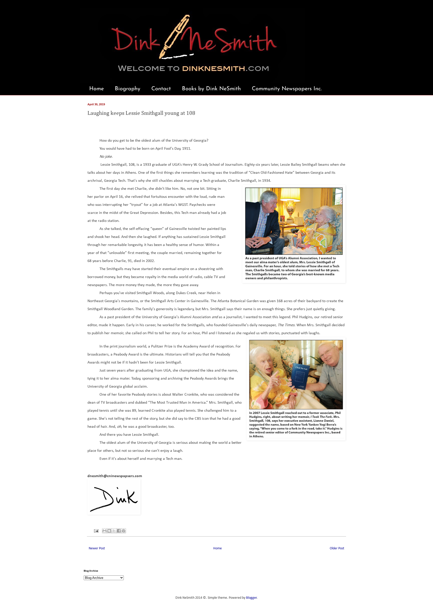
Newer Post (97, 548)
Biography (127, 89)
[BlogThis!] (109, 530)
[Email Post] (95, 531)
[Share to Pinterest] (123, 530)
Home (96, 89)
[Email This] (104, 530)
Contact (161, 89)
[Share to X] (114, 530)
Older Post (337, 548)
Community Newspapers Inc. (287, 89)
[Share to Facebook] (118, 530)
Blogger (251, 597)
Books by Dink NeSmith (211, 89)
